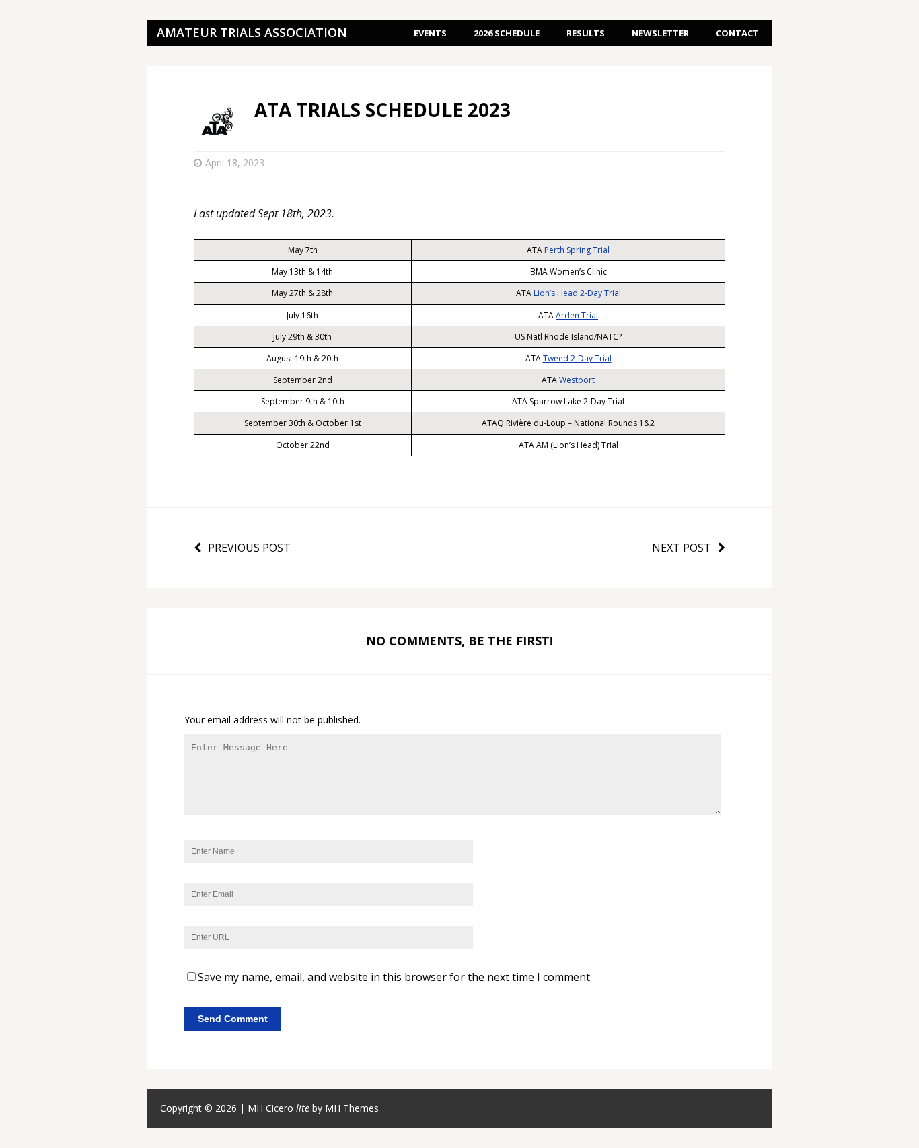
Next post (681, 547)
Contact (737, 33)
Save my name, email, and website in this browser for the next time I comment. (395, 977)
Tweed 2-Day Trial (577, 358)
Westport (577, 380)
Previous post (249, 547)
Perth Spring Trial (577, 250)
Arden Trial (577, 315)
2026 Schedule (507, 33)
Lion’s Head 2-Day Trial (577, 293)
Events (430, 33)
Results (585, 33)
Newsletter (660, 33)
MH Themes (352, 1108)
